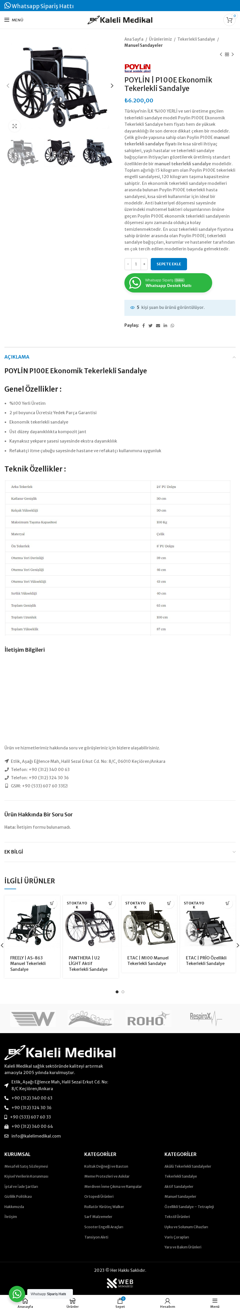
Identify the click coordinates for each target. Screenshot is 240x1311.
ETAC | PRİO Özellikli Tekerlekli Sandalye (206, 960)
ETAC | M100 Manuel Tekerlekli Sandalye (148, 960)
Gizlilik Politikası (18, 1196)
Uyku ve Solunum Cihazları (186, 1227)
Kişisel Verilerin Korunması (26, 1176)
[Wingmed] (33, 1018)
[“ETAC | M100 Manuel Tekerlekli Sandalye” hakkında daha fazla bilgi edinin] (169, 903)
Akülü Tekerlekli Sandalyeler (187, 1166)
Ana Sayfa (134, 39)
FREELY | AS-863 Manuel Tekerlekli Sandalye (28, 963)
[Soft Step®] (90, 1018)
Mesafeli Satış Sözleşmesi (26, 1166)
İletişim (10, 1216)
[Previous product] (221, 55)
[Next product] (233, 55)
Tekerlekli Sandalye (196, 39)
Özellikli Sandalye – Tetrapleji (189, 1207)
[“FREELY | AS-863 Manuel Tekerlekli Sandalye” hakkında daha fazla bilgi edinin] (52, 903)
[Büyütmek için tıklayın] (14, 126)
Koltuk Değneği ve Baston (106, 1166)
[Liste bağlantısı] (60, 1085)
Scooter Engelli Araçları (103, 1227)
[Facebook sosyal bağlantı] (143, 325)
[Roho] (148, 1018)
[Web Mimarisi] (120, 1283)
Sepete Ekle (169, 263)
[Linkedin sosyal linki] (165, 325)
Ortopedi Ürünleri (99, 1196)
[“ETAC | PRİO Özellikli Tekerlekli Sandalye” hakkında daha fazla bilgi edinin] (227, 903)
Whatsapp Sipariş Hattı (42, 6)
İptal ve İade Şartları (21, 1186)
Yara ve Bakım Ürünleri (182, 1247)
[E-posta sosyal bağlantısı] (158, 325)
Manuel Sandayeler (143, 45)
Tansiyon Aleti (96, 1237)
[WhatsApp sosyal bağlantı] (172, 325)
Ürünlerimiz (160, 39)
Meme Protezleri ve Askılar (107, 1176)
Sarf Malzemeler (98, 1216)
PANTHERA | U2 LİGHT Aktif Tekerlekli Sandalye (88, 963)
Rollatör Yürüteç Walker (104, 1207)
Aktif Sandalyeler (178, 1186)
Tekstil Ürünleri (177, 1216)
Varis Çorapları (176, 1237)
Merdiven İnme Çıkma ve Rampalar (113, 1186)
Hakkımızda (14, 1207)
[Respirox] (206, 1018)
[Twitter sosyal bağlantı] (150, 325)
